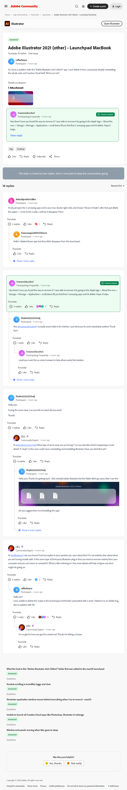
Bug (11, 149)
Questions (46, 14)
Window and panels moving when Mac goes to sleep (32, 730)
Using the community (16, 786)
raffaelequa (21, 59)
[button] (6, 7)
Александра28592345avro (34, 232)
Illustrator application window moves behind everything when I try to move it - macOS (49, 699)
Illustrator (35, 14)
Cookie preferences (57, 786)
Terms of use (32, 786)
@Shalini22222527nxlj (26, 445)
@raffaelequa (17, 555)
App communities (20, 14)
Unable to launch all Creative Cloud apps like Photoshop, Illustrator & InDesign (45, 714)
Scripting (20, 149)
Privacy (43, 786)
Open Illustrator (112, 23)
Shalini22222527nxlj (30, 318)
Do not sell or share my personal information (86, 786)
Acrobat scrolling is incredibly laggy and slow (29, 684)
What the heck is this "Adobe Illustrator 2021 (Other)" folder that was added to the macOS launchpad (55, 668)
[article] (63, 212)
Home (7, 14)
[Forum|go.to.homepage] (24, 6)
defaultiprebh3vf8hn (26, 199)
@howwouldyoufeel (27, 326)
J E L (23, 436)
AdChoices (114, 786)
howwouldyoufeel (26, 112)
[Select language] (83, 6)
